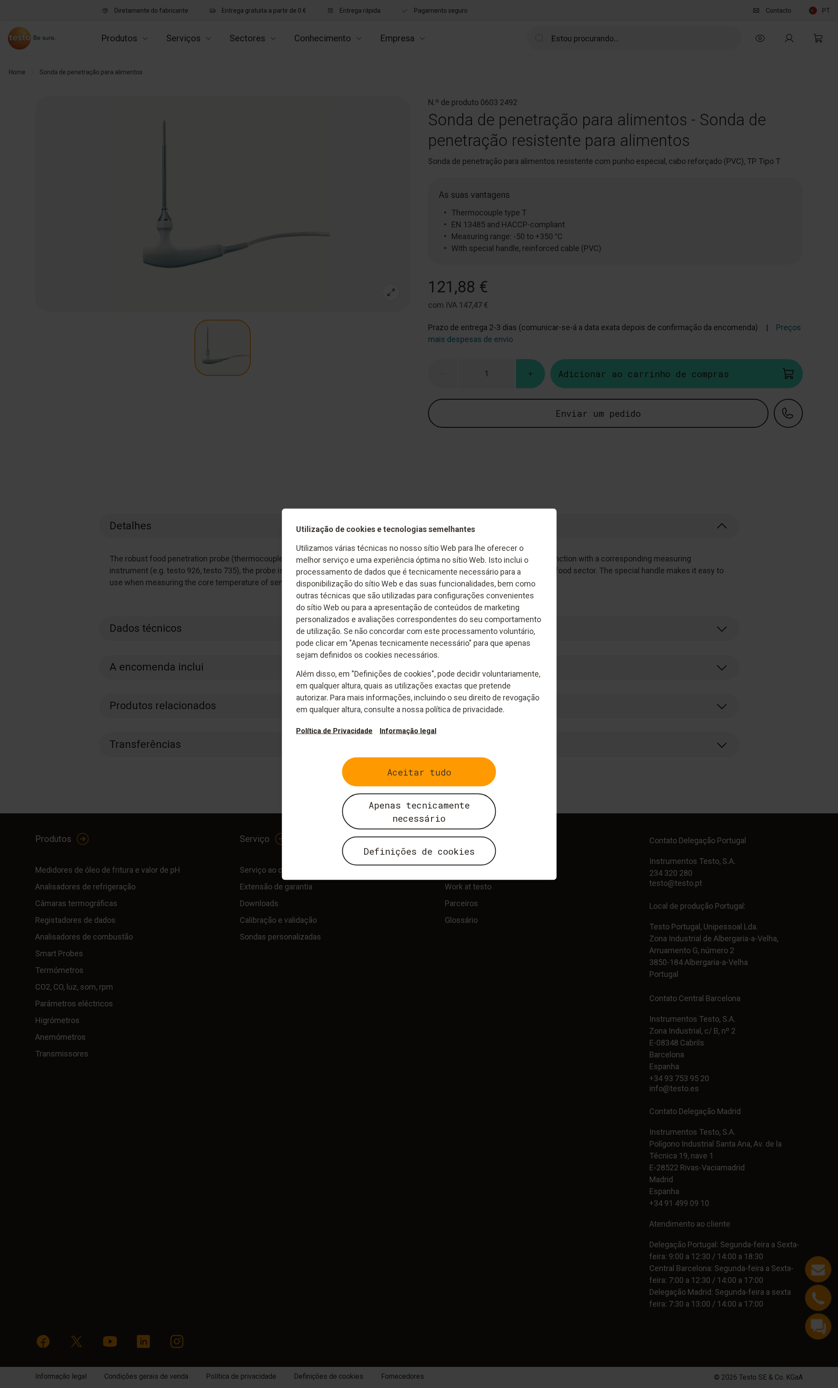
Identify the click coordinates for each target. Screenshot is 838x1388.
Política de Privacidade (334, 730)
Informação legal (408, 730)
